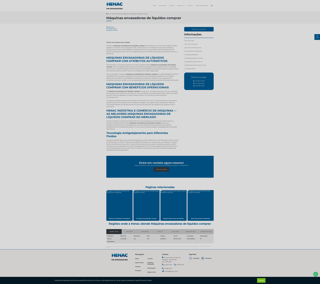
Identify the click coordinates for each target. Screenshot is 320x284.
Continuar (261, 280)
